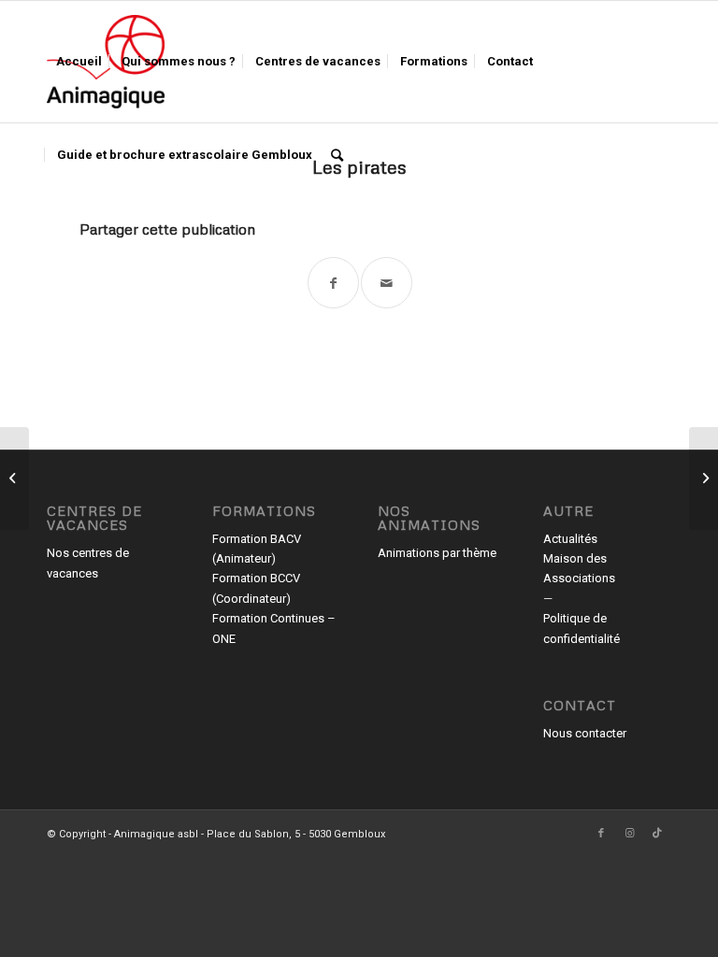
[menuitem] (79, 61)
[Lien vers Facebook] (601, 834)
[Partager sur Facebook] (333, 282)
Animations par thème (437, 553)
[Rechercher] (337, 155)
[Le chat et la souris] (14, 478)
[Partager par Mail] (386, 282)
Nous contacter (584, 733)
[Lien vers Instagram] (629, 834)
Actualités (570, 539)
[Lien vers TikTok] (657, 834)
